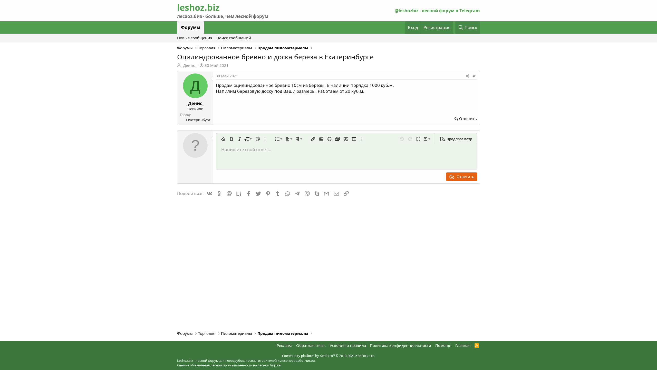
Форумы (190, 27)
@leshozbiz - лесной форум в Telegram (437, 11)
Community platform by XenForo (328, 355)
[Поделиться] (467, 76)
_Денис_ (189, 65)
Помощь (443, 345)
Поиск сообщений (233, 37)
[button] (223, 139)
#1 (475, 75)
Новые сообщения (194, 37)
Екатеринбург (198, 119)
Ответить (468, 118)
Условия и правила (348, 345)
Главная (462, 345)
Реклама (284, 345)
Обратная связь (311, 345)
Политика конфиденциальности (400, 345)
